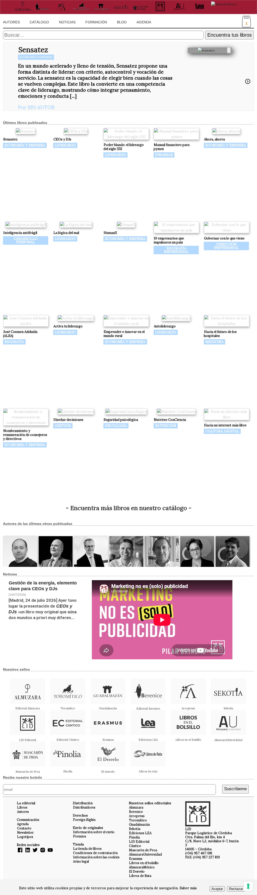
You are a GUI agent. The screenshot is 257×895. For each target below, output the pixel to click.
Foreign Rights (84, 820)
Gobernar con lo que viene (224, 238)
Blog (122, 22)
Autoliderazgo (165, 326)
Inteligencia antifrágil (20, 233)
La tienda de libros (87, 849)
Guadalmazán (139, 824)
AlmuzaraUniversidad (145, 854)
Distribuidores (84, 807)
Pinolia (134, 837)
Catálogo (39, 22)
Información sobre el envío (93, 832)
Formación (96, 22)
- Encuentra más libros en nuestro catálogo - (128, 508)
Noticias (67, 22)
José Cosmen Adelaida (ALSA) (20, 334)
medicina (214, 341)
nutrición (165, 425)
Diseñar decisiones (68, 420)
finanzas (164, 155)
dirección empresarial (226, 246)
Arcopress (137, 816)
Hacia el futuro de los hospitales (220, 334)
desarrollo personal (26, 240)
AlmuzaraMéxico (142, 867)
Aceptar (217, 889)
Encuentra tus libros (229, 35)
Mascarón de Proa (143, 850)
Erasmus (135, 859)
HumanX (110, 233)
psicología (116, 425)
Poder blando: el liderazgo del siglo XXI (123, 147)
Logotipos (25, 837)
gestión (63, 425)
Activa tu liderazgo (68, 326)
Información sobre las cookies (96, 857)
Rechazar (236, 889)
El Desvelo (137, 871)
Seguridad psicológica (121, 420)
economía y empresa (36, 57)
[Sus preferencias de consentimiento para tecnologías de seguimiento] (248, 886)
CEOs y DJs (62, 139)
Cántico (135, 846)
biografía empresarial (176, 250)
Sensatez (33, 49)
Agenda (144, 22)
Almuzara (136, 807)
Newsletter (25, 832)
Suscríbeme (235, 788)
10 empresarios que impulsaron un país (169, 240)
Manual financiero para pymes (171, 147)
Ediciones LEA (140, 833)
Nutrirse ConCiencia (170, 420)
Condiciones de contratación (95, 853)
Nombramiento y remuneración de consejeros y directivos (25, 435)
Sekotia (134, 829)
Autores (11, 22)
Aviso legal (81, 861)
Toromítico (138, 820)
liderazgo (65, 145)
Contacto (24, 828)
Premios (79, 836)
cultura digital (222, 431)
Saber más (188, 888)
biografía (14, 341)
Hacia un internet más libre (225, 425)
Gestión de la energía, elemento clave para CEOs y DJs (43, 585)
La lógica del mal (66, 233)
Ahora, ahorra (214, 139)
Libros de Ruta (140, 876)
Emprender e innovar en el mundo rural (124, 334)
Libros (22, 807)
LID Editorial (139, 841)
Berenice (136, 812)
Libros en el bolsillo (144, 863)
